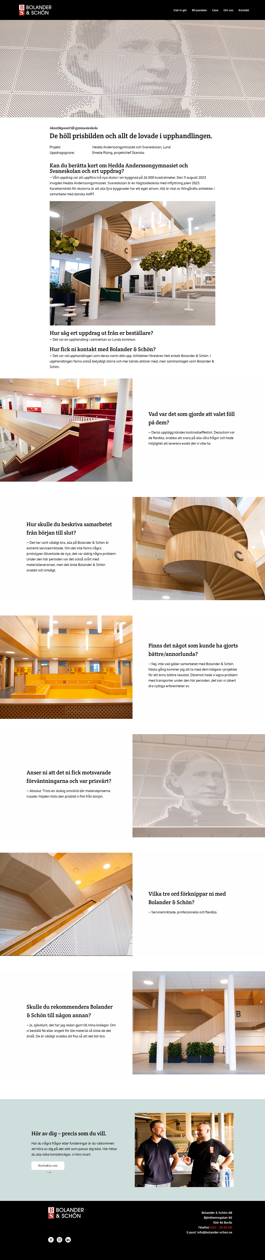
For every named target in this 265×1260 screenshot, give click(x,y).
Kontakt (244, 10)
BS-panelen (199, 10)
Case (215, 10)
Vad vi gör (180, 10)
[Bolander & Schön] (37, 10)
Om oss (228, 10)
